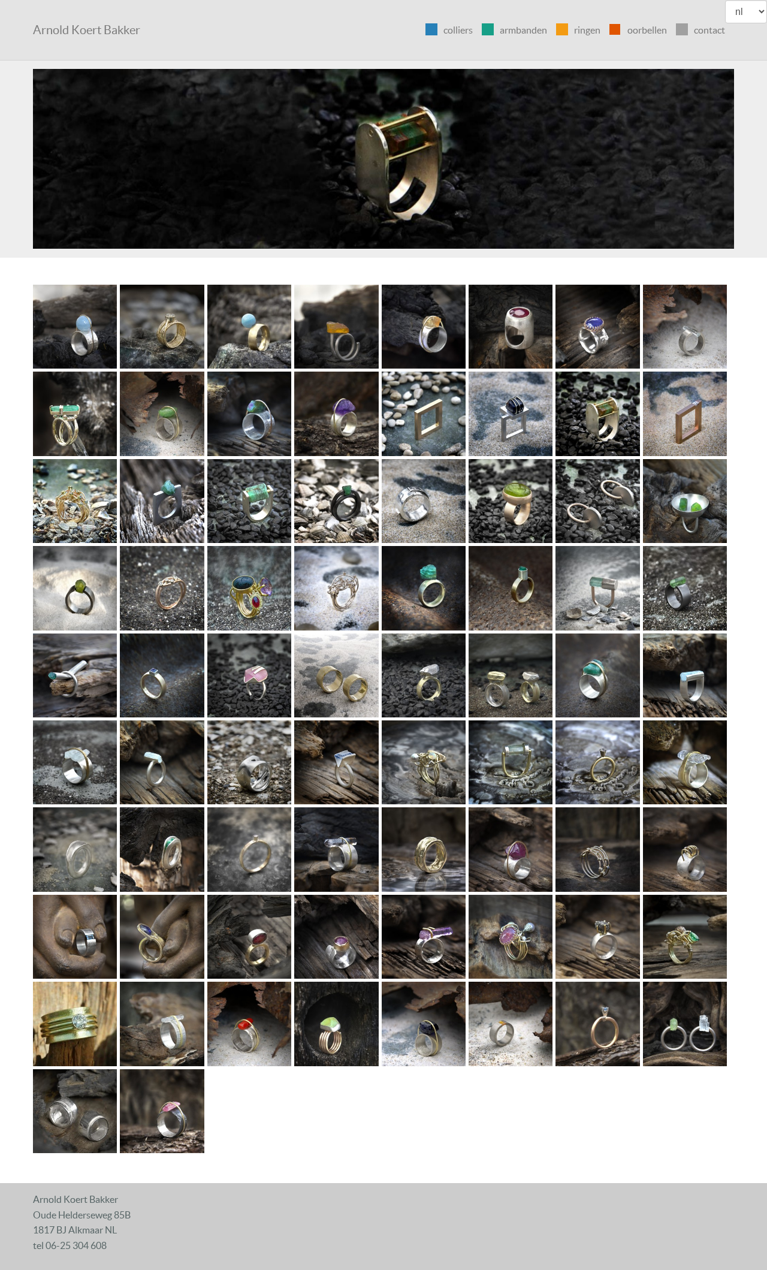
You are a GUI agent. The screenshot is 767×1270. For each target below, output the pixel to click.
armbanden (523, 30)
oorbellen (647, 30)
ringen (587, 30)
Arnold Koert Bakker (86, 30)
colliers (458, 30)
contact (709, 30)
